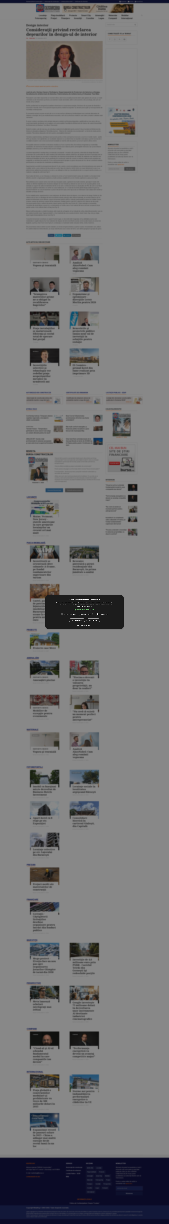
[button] (84, 610)
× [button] (121, 597)
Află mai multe (88, 606)
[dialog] (84, 612)
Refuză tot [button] (93, 620)
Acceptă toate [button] (77, 620)
